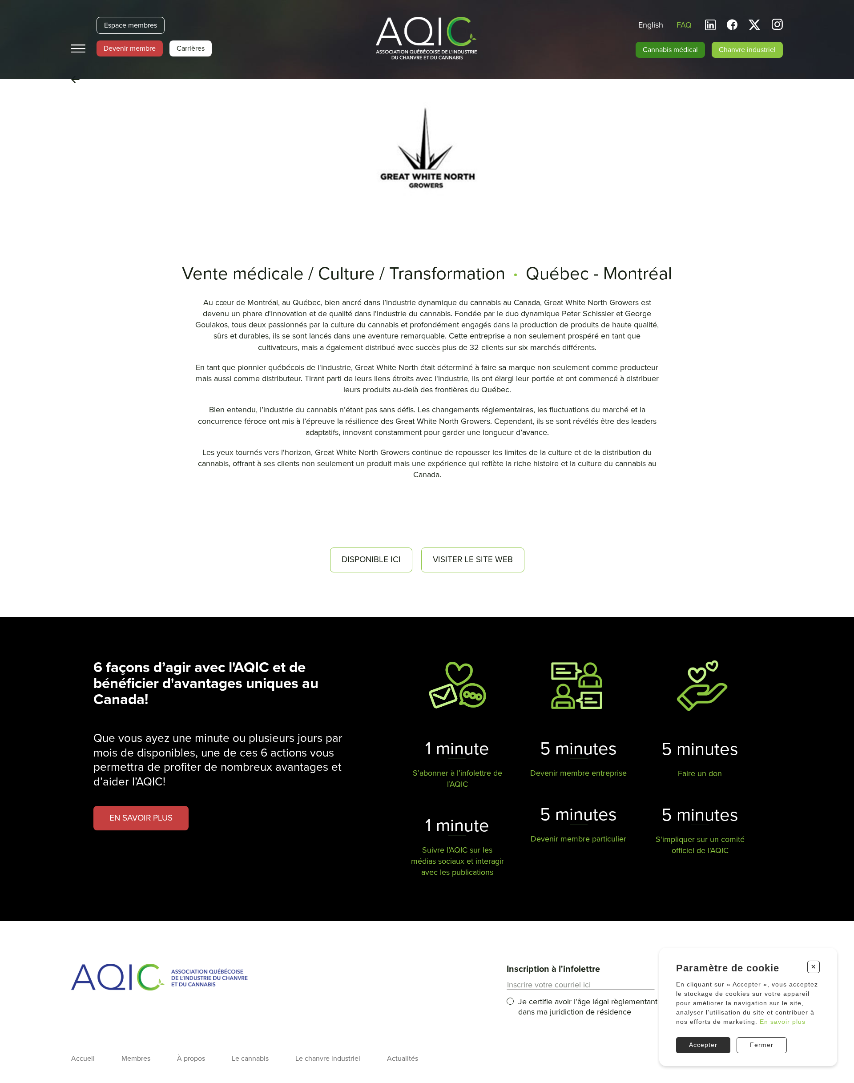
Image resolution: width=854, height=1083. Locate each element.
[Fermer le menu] (78, 49)
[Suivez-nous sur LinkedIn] (710, 25)
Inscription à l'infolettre (553, 969)
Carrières (191, 48)
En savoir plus (783, 1021)
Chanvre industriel (747, 49)
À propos (191, 1058)
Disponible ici (371, 559)
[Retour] (75, 80)
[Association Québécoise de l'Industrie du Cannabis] (427, 39)
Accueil (83, 1058)
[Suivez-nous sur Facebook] (732, 25)
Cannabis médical (670, 49)
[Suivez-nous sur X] (755, 25)
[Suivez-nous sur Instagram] (777, 25)
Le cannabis (250, 1058)
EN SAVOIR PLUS (141, 818)
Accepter (703, 1044)
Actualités (402, 1058)
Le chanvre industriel (327, 1058)
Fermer (761, 1044)
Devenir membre (130, 48)
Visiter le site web (473, 559)
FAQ (684, 25)
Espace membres (130, 25)
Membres (135, 1058)
